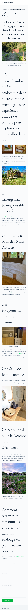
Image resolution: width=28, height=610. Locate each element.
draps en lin (13, 292)
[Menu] (25, 2)
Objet (3, 579)
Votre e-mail (4, 573)
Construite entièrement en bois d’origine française (12, 216)
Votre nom (4, 567)
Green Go (22, 556)
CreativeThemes (5, 608)
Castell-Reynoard (7, 2)
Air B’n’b (17, 556)
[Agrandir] (24, 43)
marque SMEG (20, 353)
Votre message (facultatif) (7, 585)
